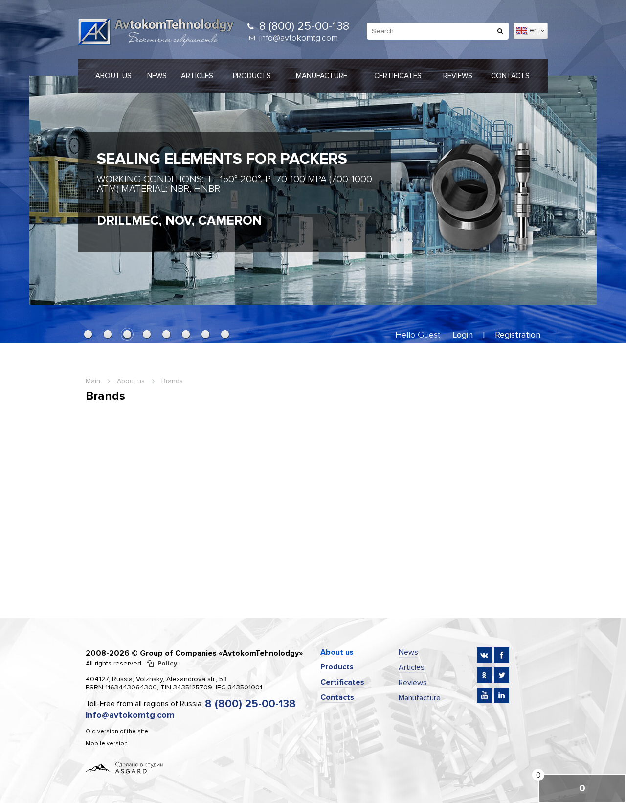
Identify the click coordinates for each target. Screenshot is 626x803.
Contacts (510, 75)
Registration (517, 334)
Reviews (457, 75)
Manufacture (321, 75)
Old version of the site (117, 731)
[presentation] (46, 185)
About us (113, 75)
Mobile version (107, 743)
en (535, 30)
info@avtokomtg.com (298, 37)
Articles (197, 75)
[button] (88, 334)
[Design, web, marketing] (125, 767)
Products (252, 75)
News (157, 75)
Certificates (398, 75)
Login (462, 334)
